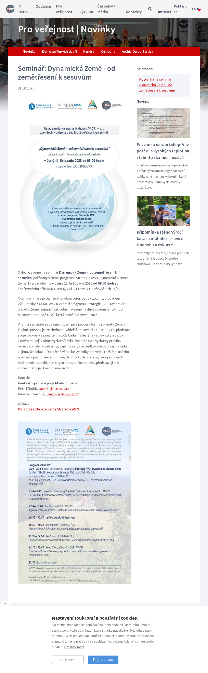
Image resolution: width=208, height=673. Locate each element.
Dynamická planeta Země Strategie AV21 (49, 409)
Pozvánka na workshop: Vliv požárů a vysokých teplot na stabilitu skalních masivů (163, 151)
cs (194, 8)
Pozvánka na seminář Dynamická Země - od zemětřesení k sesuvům (157, 85)
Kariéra (88, 51)
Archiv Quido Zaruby (137, 51)
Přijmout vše (103, 660)
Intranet (164, 11)
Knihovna (108, 51)
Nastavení (67, 659)
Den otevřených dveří (59, 51)
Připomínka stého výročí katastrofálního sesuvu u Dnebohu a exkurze (160, 238)
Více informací (74, 647)
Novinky (29, 51)
